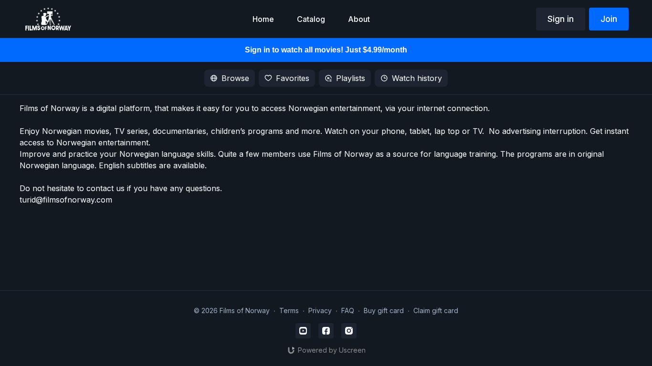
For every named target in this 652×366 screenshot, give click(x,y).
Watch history (417, 78)
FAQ (347, 310)
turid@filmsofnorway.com (66, 199)
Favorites (292, 78)
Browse (235, 78)
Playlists (350, 78)
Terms (289, 310)
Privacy (320, 310)
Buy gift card (384, 310)
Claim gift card (435, 310)
